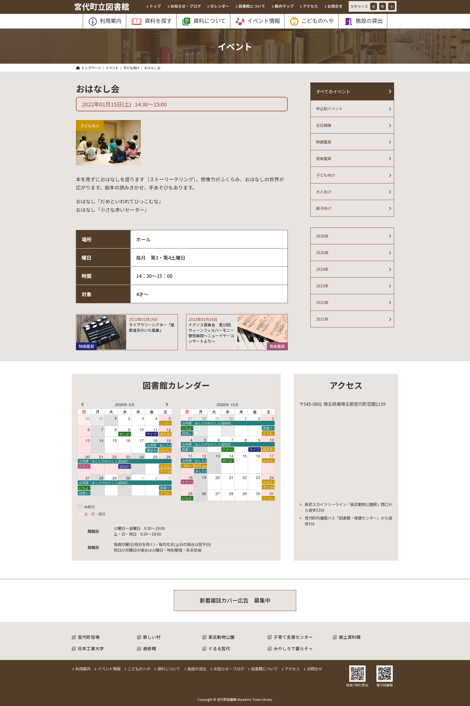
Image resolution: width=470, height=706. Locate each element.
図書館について (264, 668)
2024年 (322, 269)
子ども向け (89, 125)
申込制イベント (329, 108)
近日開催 (323, 125)
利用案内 (83, 668)
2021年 (322, 319)
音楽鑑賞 (323, 158)
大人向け (323, 191)
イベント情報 (109, 668)
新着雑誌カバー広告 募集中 (235, 600)
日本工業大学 (91, 648)
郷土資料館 (350, 637)
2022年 (322, 302)
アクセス (292, 668)
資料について (168, 668)
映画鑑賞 (323, 142)
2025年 (322, 252)
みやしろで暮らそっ (293, 648)
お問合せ (314, 668)
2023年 (322, 285)
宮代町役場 (89, 637)
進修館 (149, 648)
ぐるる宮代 (219, 648)
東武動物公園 (221, 637)
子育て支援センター (293, 637)
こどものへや (139, 668)
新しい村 (151, 637)
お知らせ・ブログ (229, 668)
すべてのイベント (333, 91)
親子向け (323, 208)
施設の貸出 (196, 668)
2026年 (322, 236)
